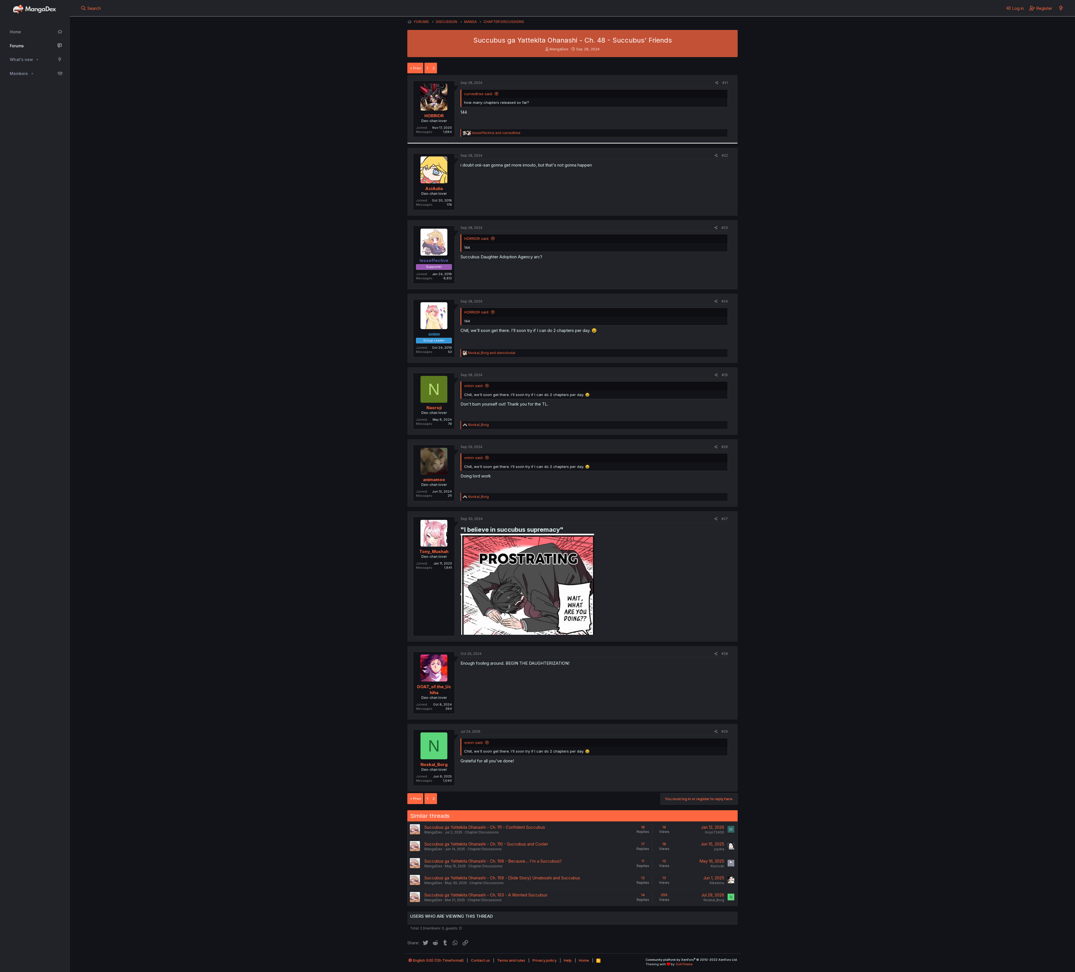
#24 (724, 301)
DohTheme (684, 964)
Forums (17, 45)
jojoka (719, 849)
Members (19, 73)
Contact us (480, 960)
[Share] (716, 83)
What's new (21, 59)
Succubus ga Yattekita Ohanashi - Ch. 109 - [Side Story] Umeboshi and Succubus (502, 877)
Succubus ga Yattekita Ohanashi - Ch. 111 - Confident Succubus (484, 827)
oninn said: (473, 385)
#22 (725, 155)
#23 (724, 228)
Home (15, 31)
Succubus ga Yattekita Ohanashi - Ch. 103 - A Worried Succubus (485, 895)
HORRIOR (434, 115)
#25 (725, 375)
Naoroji (434, 407)
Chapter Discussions (482, 832)
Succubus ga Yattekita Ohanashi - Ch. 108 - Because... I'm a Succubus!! (493, 861)
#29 (724, 731)
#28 (724, 654)
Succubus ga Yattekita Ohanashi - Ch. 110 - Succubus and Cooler (486, 844)
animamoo (434, 479)
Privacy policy (544, 960)
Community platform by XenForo (692, 960)
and (496, 133)
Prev (417, 68)
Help (568, 960)
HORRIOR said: (476, 238)
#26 (724, 447)
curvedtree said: (478, 94)
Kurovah (717, 866)
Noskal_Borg (434, 764)
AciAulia (434, 188)
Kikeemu (717, 883)
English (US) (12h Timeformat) (438, 960)
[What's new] (1061, 8)
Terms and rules (511, 960)
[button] (37, 60)
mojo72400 (714, 832)
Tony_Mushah (433, 551)
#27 (724, 519)
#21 (725, 83)
